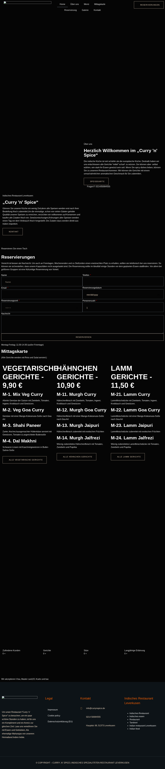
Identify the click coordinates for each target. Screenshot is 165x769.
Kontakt (97, 10)
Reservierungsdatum (92, 288)
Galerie (85, 10)
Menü (86, 4)
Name (4, 275)
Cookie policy (54, 716)
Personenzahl (89, 301)
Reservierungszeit (9, 301)
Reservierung (70, 10)
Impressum (53, 710)
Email (4, 288)
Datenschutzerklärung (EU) (60, 721)
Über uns (74, 4)
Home (62, 4)
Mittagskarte (99, 4)
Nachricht (5, 314)
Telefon (86, 275)
